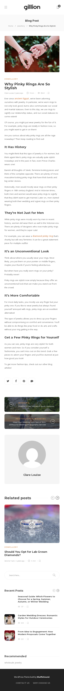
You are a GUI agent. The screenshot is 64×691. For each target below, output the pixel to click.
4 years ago (19, 561)
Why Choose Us (41, 683)
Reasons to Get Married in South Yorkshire (36, 406)
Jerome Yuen (9, 561)
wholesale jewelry (13, 662)
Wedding (23, 403)
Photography (24, 419)
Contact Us (22, 683)
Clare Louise (9, 93)
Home (10, 26)
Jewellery (21, 26)
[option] (32, 532)
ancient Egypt (21, 98)
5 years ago (18, 93)
